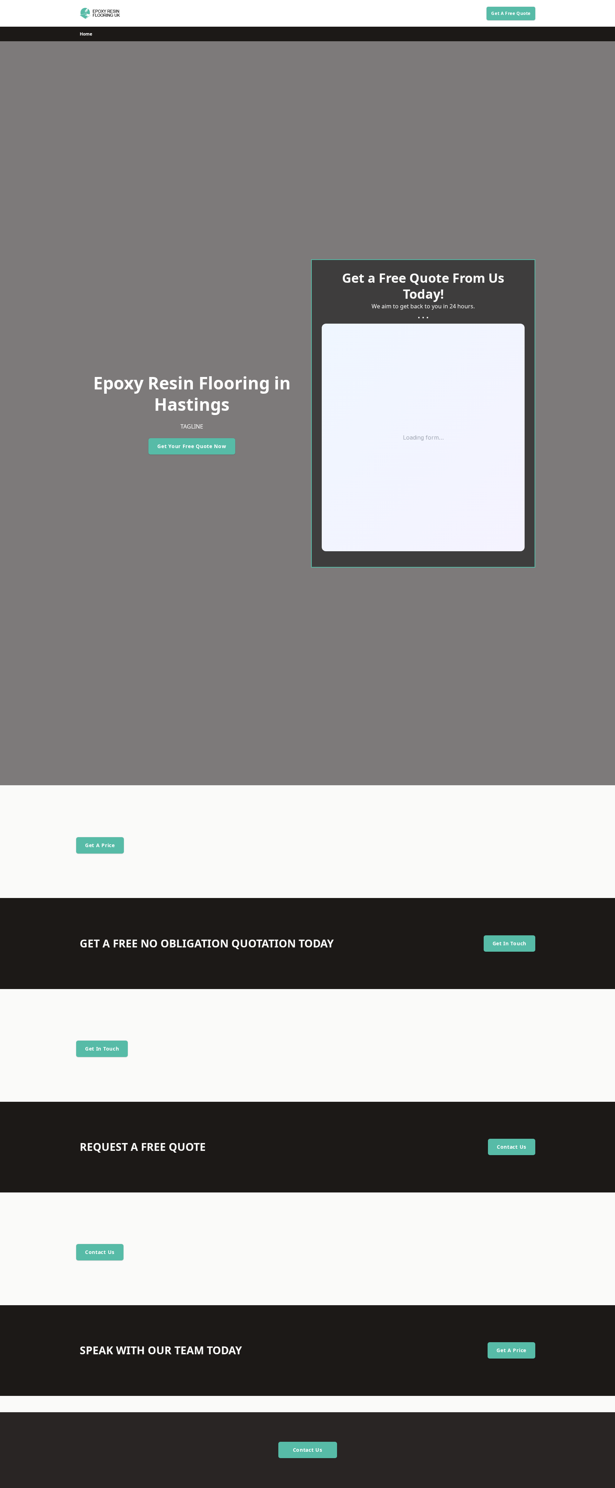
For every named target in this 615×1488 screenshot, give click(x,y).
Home (86, 34)
